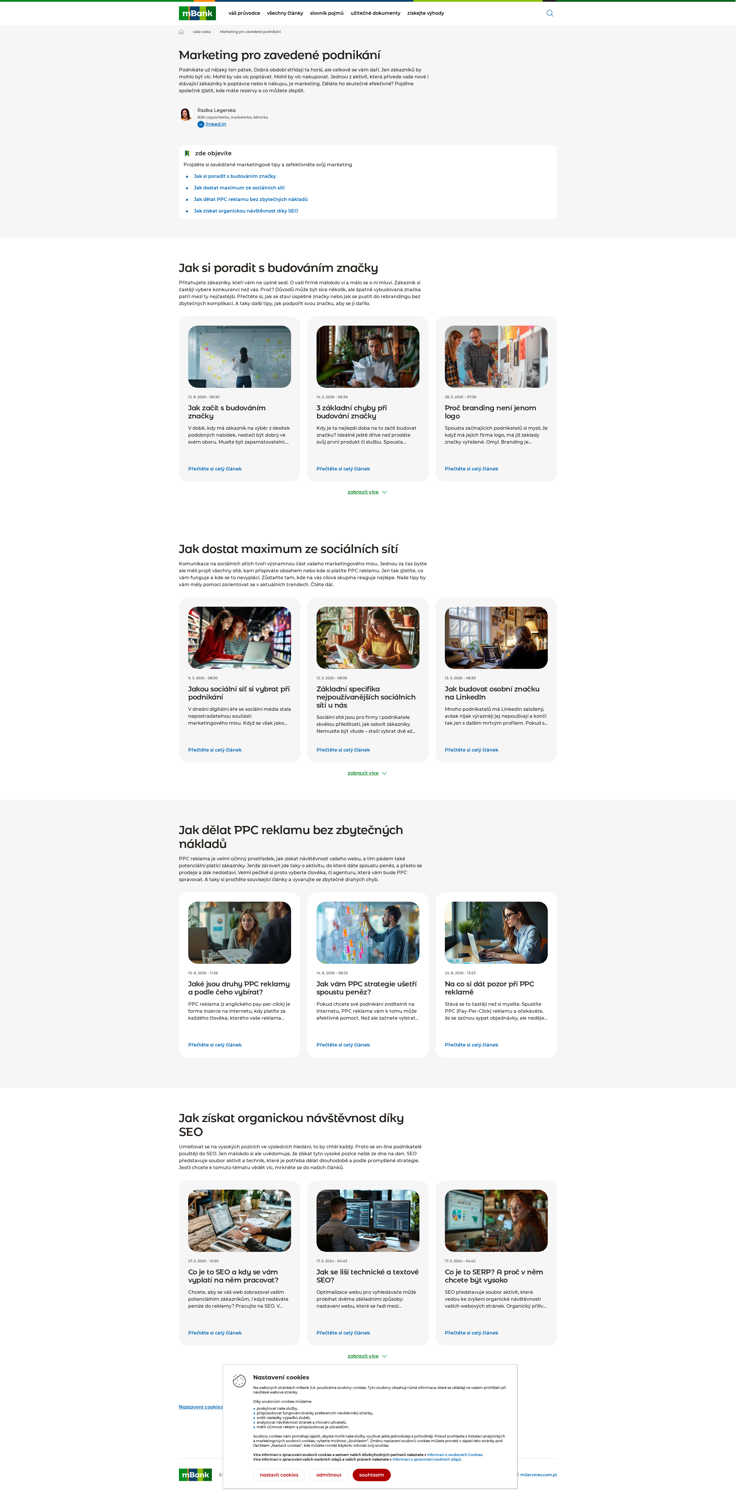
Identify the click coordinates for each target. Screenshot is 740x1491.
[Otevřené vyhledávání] (550, 13)
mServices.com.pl (538, 1474)
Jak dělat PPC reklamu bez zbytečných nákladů (251, 199)
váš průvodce (244, 13)
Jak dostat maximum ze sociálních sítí (239, 188)
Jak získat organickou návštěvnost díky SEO (246, 211)
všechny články (285, 13)
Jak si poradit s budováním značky (235, 176)
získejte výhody (425, 13)
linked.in (216, 124)
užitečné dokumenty (375, 13)
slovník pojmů (327, 13)
